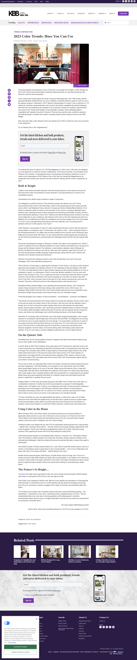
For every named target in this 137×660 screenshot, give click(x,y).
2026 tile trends (47, 22)
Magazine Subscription (85, 621)
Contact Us (102, 621)
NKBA (47, 1)
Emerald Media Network (8, 1)
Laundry (40, 631)
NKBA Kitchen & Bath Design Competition (66, 629)
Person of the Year (62, 626)
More (111, 13)
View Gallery (82, 85)
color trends (31, 524)
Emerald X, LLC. (109, 649)
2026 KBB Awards (33, 22)
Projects (70, 13)
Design (39, 628)
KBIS (36, 1)
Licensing (29, 1)
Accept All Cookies (20, 646)
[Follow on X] (132, 1)
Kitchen (40, 623)
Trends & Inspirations (23, 32)
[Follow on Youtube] (134, 1)
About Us (81, 626)
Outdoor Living (42, 638)
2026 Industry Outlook (61, 22)
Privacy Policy (12, 642)
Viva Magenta (53, 170)
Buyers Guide (82, 633)
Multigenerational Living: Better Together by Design (87, 22)
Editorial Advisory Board (85, 636)
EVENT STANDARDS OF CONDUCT (89, 652)
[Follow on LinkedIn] (129, 1)
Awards (101, 13)
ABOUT (50, 652)
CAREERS (56, 652)
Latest (49, 13)
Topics (59, 13)
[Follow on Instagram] (126, 1)
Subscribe (123, 13)
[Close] (37, 619)
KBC (41, 1)
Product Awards (62, 623)
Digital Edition (82, 623)
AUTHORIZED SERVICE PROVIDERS (69, 652)
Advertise (20, 1)
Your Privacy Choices (106, 652)
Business (40, 626)
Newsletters (82, 638)
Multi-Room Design (43, 636)
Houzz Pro (21, 22)
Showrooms (41, 641)
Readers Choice (62, 621)
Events (90, 13)
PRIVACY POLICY (117, 653)
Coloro (24, 476)
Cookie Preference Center (20, 652)
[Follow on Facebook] (123, 1)
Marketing (40, 633)
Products (81, 13)
